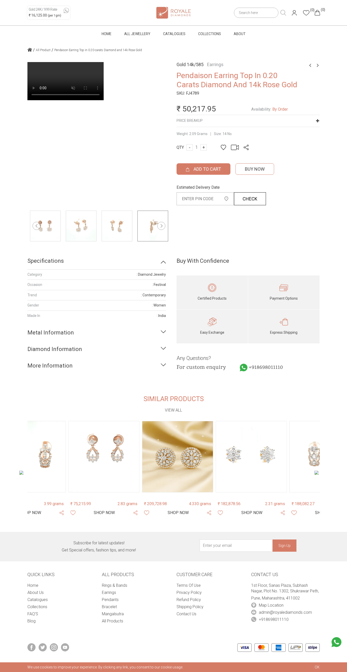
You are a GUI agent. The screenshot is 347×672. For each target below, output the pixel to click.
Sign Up (284, 546)
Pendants (110, 599)
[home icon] (29, 50)
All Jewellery (137, 34)
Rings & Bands (114, 585)
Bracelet (109, 606)
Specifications (45, 261)
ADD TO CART (207, 169)
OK (317, 667)
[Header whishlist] (306, 13)
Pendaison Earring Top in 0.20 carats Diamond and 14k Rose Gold (98, 50)
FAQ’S (32, 613)
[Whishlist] (32, 512)
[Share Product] (94, 512)
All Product (43, 50)
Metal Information (50, 332)
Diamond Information (54, 349)
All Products (112, 621)
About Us (35, 592)
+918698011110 (266, 367)
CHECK (250, 198)
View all (173, 410)
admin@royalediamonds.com (285, 612)
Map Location (271, 605)
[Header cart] (317, 13)
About (240, 34)
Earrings (109, 592)
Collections (209, 34)
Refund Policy (189, 599)
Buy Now (255, 169)
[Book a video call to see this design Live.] (233, 147)
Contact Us (186, 613)
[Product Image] (63, 456)
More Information (50, 365)
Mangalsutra (113, 613)
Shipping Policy (190, 606)
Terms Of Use (189, 585)
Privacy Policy (189, 592)
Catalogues (174, 34)
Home (107, 34)
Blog (31, 621)
